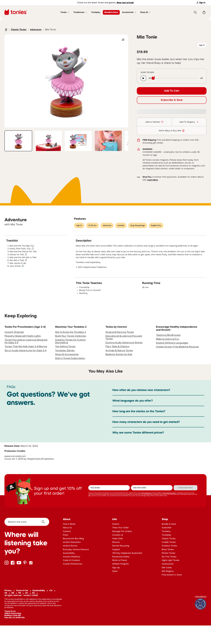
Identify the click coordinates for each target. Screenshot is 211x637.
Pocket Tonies (168, 553)
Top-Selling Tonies (65, 346)
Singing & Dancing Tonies (120, 332)
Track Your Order (120, 528)
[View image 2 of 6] (48, 140)
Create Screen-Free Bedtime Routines (177, 347)
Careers (67, 531)
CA (50, 590)
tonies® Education (72, 542)
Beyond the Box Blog (73, 538)
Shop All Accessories (67, 354)
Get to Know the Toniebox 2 (70, 332)
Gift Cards (167, 568)
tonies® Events (70, 546)
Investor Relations (71, 557)
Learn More (152, 180)
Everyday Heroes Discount (76, 549)
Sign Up (116, 568)
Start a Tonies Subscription (70, 358)
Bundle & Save (111, 12)
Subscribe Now (185, 488)
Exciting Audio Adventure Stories (124, 342)
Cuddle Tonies (169, 542)
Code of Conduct (71, 560)
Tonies (63, 12)
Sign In (202, 3)
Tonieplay (95, 12)
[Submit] (44, 522)
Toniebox (166, 531)
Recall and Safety (121, 557)
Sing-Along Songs (137, 225)
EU (33, 593)
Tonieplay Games (65, 350)
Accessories (127, 12)
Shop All (144, 12)
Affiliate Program (120, 564)
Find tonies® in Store (172, 575)
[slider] (175, 78)
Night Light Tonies (170, 560)
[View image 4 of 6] (108, 140)
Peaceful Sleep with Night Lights (23, 336)
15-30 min (92, 225)
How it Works (69, 524)
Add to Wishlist (152, 122)
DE (12, 593)
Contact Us (117, 535)
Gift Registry (168, 571)
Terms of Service (146, 492)
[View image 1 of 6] (18, 140)
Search (115, 524)
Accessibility (69, 553)
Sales (115, 571)
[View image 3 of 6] (78, 140)
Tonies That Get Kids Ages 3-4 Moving (26, 346)
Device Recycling (120, 546)
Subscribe (166, 528)
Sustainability (38, 590)
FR (19, 593)
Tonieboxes (78, 12)
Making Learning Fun (167, 339)
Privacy (8, 590)
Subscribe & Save (172, 100)
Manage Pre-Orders (122, 531)
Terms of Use (22, 590)
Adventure (35, 29)
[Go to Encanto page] (201, 603)
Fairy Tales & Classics (117, 346)
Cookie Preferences (72, 564)
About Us (67, 528)
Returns (116, 542)
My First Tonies (169, 557)
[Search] (195, 12)
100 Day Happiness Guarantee (127, 553)
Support (116, 549)
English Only (156, 225)
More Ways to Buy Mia (170, 131)
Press (65, 535)
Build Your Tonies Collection (70, 336)
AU (26, 593)
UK (5, 593)
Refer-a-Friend (119, 560)
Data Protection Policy (169, 492)
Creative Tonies (169, 546)
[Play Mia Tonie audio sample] (143, 78)
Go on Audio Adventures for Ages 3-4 (25, 350)
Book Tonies (168, 549)
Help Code (117, 538)
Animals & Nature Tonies (119, 350)
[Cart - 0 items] (204, 12)
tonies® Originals (14, 332)
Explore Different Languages (172, 343)
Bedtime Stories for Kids (119, 354)
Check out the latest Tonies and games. (105, 3)
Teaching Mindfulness (168, 335)
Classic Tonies (18, 29)
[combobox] (26, 522)
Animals (121, 225)
